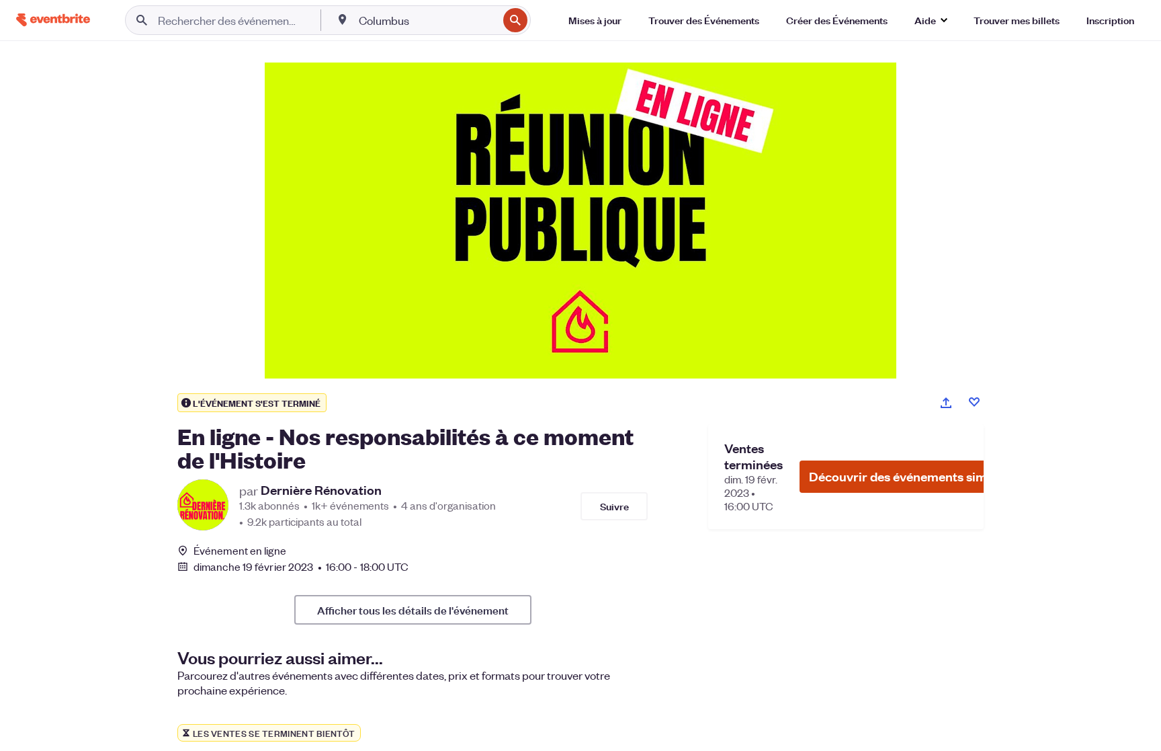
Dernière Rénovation (321, 490)
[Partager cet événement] (946, 402)
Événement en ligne (240, 550)
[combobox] (427, 20)
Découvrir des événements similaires (916, 476)
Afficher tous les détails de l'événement (413, 609)
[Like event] (974, 402)
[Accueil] (53, 20)
